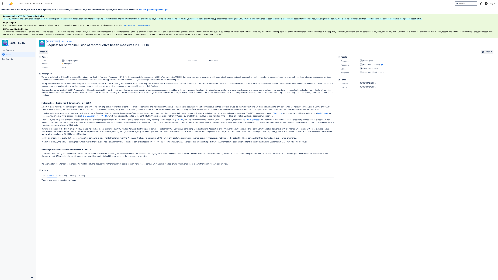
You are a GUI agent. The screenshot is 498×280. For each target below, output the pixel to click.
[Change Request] (63, 61)
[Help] (486, 3)
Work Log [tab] (63, 175)
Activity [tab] (82, 175)
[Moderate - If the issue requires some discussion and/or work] (63, 64)
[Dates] (339, 80)
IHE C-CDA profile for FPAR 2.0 (94, 116)
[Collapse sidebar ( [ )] (32, 277)
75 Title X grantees (251, 120)
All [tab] (44, 175)
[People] (339, 57)
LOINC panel (322, 113)
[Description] (40, 74)
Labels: (45, 67)
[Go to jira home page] (11, 3)
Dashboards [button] (24, 3)
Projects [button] (36, 3)
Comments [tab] (52, 175)
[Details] (40, 57)
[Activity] (40, 170)
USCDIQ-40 (67, 41)
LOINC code (277, 113)
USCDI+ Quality (17, 43)
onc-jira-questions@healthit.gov (153, 9)
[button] (3, 3)
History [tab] (73, 175)
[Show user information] (382, 64)
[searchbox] (466, 3)
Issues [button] (47, 3)
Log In (492, 3)
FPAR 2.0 (179, 120)
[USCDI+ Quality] (5, 43)
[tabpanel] (188, 179)
